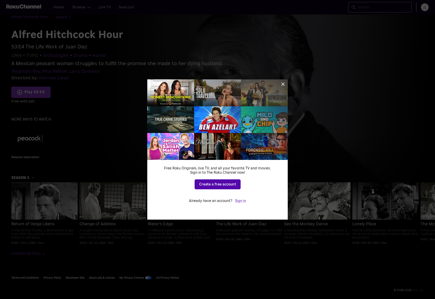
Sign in (240, 201)
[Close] (283, 84)
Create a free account (217, 184)
